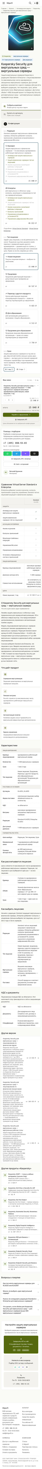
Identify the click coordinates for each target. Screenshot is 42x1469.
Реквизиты (26, 1452)
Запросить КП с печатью (22, 459)
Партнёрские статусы (30, 1447)
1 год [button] (9, 369)
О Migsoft (25, 1444)
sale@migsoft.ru (7, 1433)
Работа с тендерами (9, 1447)
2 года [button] (22, 369)
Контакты (25, 1450)
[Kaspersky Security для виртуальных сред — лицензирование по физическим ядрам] (21, 1058)
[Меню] (4, 3)
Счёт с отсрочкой (22, 464)
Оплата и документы (9, 1452)
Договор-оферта (30, 1466)
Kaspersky (36, 8)
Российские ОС (27, 1422)
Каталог (11, 8)
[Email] (34, 453)
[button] (21, 163)
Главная (3, 8)
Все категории (27, 1411)
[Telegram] (16, 453)
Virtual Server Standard (20, 228)
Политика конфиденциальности (12, 1466)
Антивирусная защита (24, 8)
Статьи (24, 1441)
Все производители (29, 1414)
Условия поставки (8, 1450)
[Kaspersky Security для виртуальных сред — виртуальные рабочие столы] (21, 1143)
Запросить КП (22, 419)
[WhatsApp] (7, 453)
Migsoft (10, 3)
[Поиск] (30, 3)
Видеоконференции (29, 1425)
